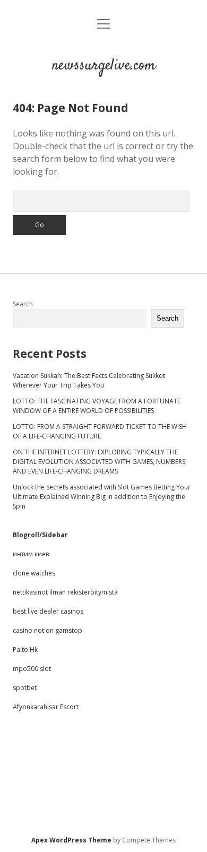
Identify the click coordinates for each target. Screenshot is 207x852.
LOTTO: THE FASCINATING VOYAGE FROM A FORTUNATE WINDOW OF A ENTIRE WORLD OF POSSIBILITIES (96, 406)
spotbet (25, 687)
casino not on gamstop (47, 630)
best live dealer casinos (48, 611)
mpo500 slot (32, 668)
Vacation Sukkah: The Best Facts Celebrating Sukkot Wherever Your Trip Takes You (89, 380)
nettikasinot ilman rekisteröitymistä (65, 592)
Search (23, 303)
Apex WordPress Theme (71, 840)
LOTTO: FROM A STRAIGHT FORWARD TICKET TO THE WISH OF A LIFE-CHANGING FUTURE (100, 431)
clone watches (34, 573)
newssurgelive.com (104, 65)
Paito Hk (25, 649)
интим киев (31, 553)
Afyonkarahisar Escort (46, 706)
